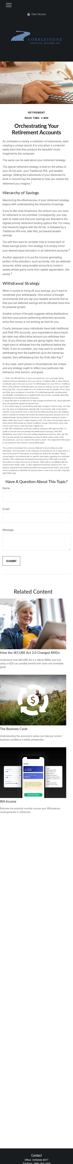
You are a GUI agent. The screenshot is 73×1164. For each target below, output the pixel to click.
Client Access (38, 14)
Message (8, 530)
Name (6, 488)
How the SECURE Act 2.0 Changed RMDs (30, 653)
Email (6, 509)
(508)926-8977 (40, 1159)
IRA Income (8, 801)
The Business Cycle (13, 729)
